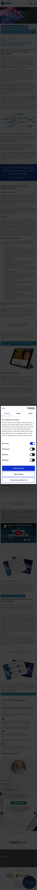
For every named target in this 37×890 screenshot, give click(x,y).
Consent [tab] (6, 413)
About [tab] (30, 413)
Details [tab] (18, 413)
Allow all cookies (18, 468)
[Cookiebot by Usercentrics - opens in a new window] (27, 408)
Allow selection (18, 474)
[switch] (32, 449)
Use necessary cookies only (18, 480)
